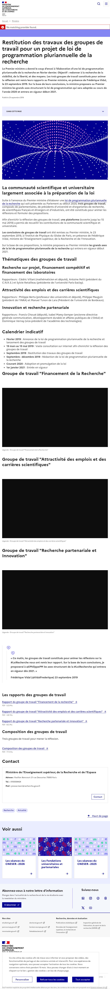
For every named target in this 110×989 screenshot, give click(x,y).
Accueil (5, 21)
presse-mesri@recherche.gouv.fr (25, 786)
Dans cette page (14, 111)
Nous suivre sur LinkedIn (83, 898)
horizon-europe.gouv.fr (38, 927)
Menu (106, 3)
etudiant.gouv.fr (8, 923)
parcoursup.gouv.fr (9, 927)
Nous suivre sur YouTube (90, 908)
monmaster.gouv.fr (9, 931)
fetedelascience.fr (36, 931)
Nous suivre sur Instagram (90, 898)
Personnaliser (22, 979)
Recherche (9, 810)
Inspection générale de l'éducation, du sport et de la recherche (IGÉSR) (94, 925)
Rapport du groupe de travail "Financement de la (38, 702)
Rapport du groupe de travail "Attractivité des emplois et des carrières (52, 711)
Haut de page (99, 816)
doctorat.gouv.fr (35, 923)
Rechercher (98, 3)
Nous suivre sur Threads (105, 898)
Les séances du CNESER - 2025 (87, 862)
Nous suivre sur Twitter (83, 908)
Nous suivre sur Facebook (98, 898)
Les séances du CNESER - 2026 (15, 862)
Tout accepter (83, 979)
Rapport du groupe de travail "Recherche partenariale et (43, 721)
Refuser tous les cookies (52, 979)
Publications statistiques (65, 923)
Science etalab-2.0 (98, 987)
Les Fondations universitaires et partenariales (52, 864)
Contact (98, 796)
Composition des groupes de (23, 748)
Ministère (15, 21)
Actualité (22, 810)
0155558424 (16, 781)
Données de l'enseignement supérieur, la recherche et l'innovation (66, 930)
